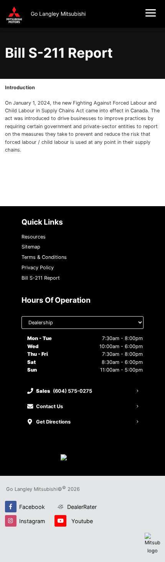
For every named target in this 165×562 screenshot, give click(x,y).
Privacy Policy (37, 267)
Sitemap (30, 247)
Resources (33, 237)
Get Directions (53, 422)
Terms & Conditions (44, 257)
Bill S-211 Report (40, 278)
